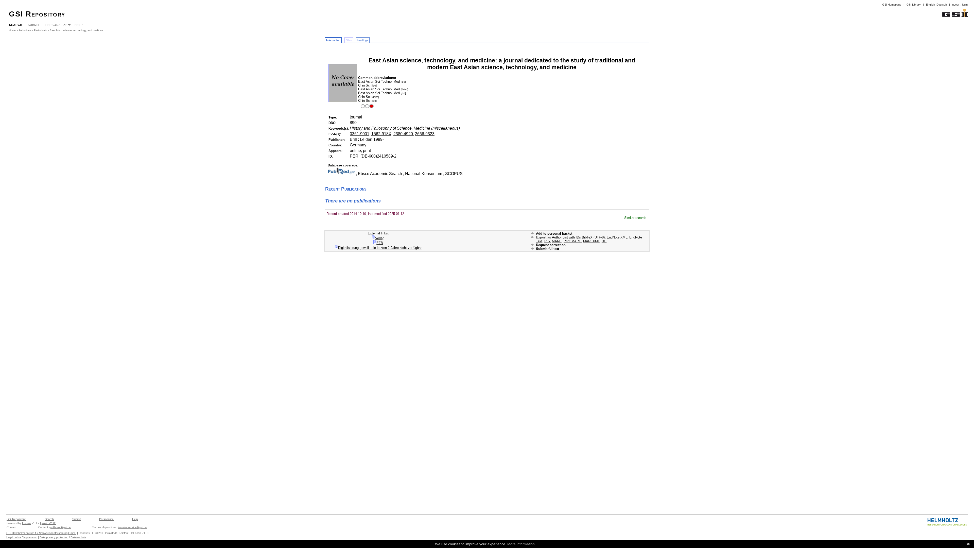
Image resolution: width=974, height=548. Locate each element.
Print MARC (572, 241)
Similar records (635, 217)
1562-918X (381, 134)
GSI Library (914, 4)
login (965, 4)
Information (333, 40)
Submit (34, 24)
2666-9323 (424, 134)
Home (12, 30)
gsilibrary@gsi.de (60, 527)
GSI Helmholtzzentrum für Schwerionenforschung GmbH (41, 533)
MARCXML (591, 241)
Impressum (30, 537)
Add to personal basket (554, 233)
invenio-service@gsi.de (132, 527)
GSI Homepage (891, 4)
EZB (379, 243)
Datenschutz (78, 537)
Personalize (56, 24)
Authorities (25, 30)
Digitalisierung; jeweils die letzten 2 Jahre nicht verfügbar (380, 248)
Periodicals (40, 30)
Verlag (379, 238)
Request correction (551, 245)
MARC (557, 241)
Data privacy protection (54, 537)
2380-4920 (403, 134)
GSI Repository (37, 14)
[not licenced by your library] (366, 106)
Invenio (26, 523)
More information (521, 544)
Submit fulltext (547, 249)
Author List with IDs (566, 237)
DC (604, 241)
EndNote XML (617, 237)
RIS (547, 241)
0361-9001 (359, 134)
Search (15, 24)
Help (79, 24)
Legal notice (13, 537)
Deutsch (941, 4)
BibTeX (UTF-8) (593, 237)
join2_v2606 (49, 523)
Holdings (362, 40)
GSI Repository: (16, 519)
